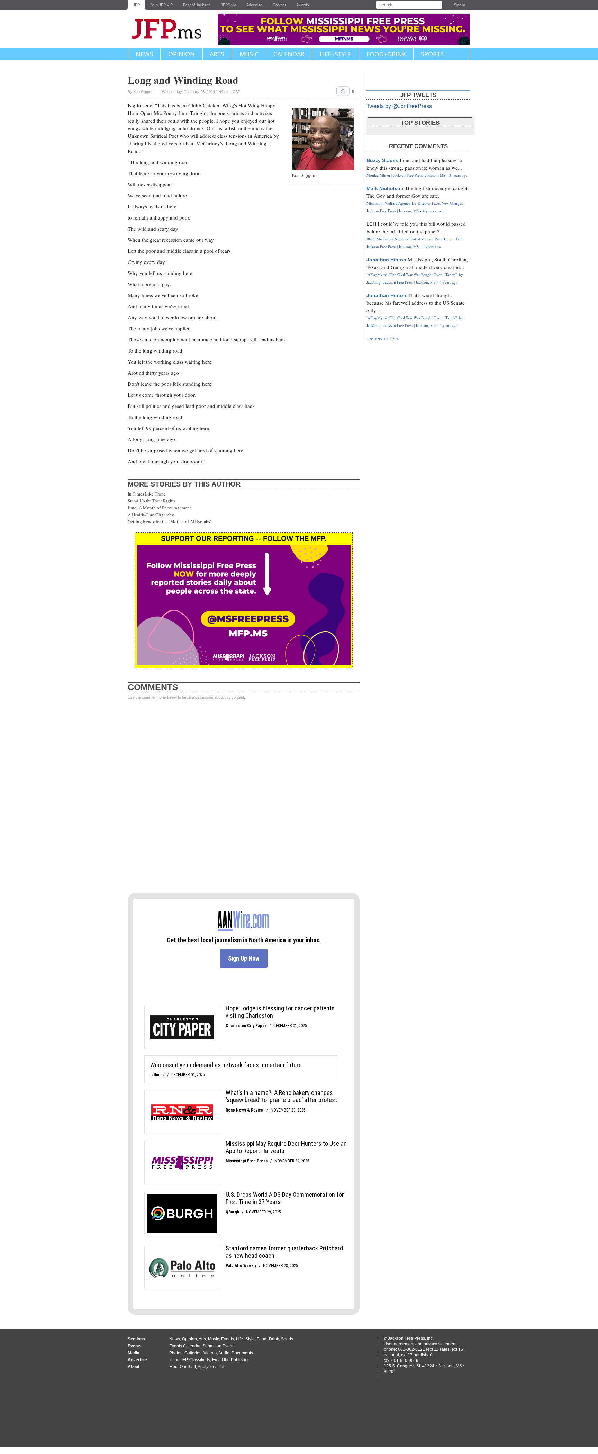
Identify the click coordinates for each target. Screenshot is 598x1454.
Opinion (181, 54)
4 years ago (432, 210)
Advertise (254, 5)
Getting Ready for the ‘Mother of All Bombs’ (169, 521)
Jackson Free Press (171, 29)
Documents (242, 1352)
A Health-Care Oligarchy (151, 514)
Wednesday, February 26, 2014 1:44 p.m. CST (201, 92)
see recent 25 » (382, 338)
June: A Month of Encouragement (159, 508)
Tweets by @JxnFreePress (399, 106)
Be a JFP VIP (161, 5)
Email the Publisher (230, 1359)
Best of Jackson (196, 5)
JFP (136, 5)
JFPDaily (228, 5)
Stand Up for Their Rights (151, 501)
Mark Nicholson (385, 188)
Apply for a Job (212, 1366)
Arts (217, 54)
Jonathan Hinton (386, 259)
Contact (279, 5)
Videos (210, 1352)
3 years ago (458, 175)
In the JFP (178, 1359)
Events (227, 1339)
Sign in (459, 5)
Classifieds (199, 1359)
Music (249, 54)
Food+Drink (386, 54)
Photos (175, 1352)
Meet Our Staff (182, 1366)
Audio (223, 1352)
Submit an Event (217, 1346)
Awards (302, 5)
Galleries (192, 1352)
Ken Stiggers (144, 92)
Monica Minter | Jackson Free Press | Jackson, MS (405, 175)
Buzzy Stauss (382, 160)
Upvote (343, 91)
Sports (432, 54)
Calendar (289, 54)
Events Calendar (184, 1346)
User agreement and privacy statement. (420, 1344)
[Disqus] (244, 796)
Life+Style (336, 54)
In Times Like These (147, 494)
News (144, 54)
